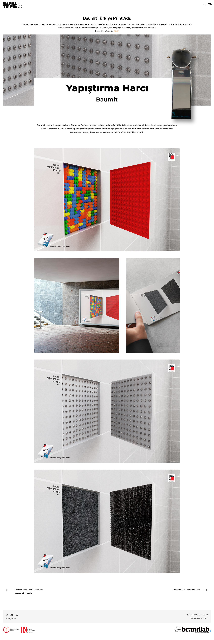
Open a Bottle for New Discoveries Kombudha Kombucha (28, 591)
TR (204, 4)
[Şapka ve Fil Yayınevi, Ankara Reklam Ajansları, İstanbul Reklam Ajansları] (12, 632)
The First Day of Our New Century (186, 589)
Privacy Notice (11, 619)
